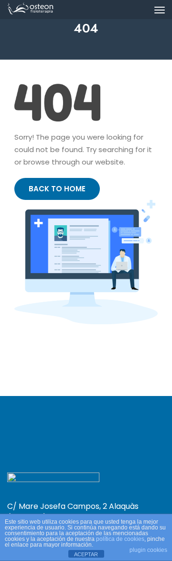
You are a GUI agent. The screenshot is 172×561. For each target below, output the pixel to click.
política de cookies (120, 539)
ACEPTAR (86, 554)
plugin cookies (148, 550)
